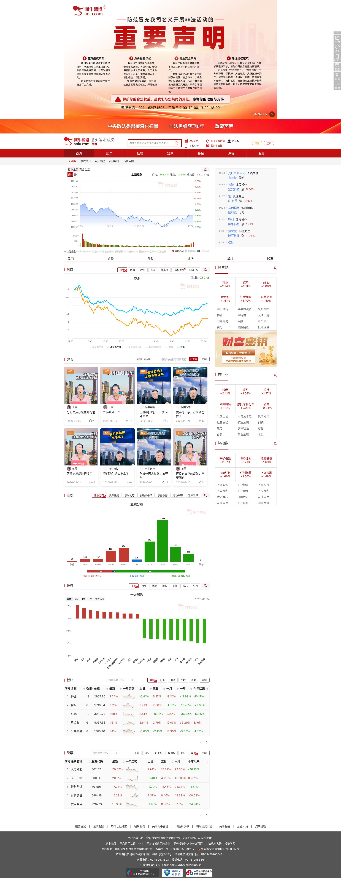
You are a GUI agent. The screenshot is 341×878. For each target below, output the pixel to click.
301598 (96, 667)
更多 (204, 240)
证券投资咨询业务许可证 (188, 724)
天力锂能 (76, 650)
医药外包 (141, 542)
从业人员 (242, 707)
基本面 (164, 150)
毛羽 (139, 239)
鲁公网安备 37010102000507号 (220, 730)
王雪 (74, 288)
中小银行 (108, 542)
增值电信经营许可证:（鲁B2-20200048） (200, 735)
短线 (170, 34)
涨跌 (150, 139)
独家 (153, 150)
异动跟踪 (178, 376)
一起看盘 (71, 42)
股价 (142, 150)
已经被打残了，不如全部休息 (154, 295)
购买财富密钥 (218, 21)
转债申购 (128, 42)
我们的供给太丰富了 (116, 354)
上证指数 (136, 55)
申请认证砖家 (119, 707)
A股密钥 (194, 21)
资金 (122, 150)
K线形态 (193, 150)
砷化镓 (162, 541)
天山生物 (76, 658)
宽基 (174, 466)
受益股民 (114, 376)
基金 (200, 34)
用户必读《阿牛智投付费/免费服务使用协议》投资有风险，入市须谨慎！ (171, 718)
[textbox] (119, 560)
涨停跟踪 (193, 376)
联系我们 (139, 707)
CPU (176, 540)
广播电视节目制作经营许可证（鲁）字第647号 (144, 735)
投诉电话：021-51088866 (188, 740)
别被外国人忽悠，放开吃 (154, 356)
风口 (70, 139)
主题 (133, 466)
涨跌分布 (99, 376)
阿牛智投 (150, 288)
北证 (183, 633)
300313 (96, 658)
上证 (136, 633)
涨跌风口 (85, 42)
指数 (164, 466)
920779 (96, 685)
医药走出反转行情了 (79, 354)
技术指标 (179, 150)
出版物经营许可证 (150, 746)
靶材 (231, 100)
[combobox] (121, 560)
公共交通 (101, 542)
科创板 (171, 633)
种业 (76, 540)
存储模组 (234, 88)
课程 (231, 34)
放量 (194, 158)
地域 (154, 466)
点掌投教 (260, 707)
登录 (268, 24)
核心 (185, 466)
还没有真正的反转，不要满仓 (190, 356)
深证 (147, 633)
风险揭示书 (182, 707)
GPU (195, 540)
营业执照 (111, 724)
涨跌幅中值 (146, 376)
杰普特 (232, 58)
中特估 (135, 541)
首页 (79, 34)
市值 (132, 150)
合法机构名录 (214, 724)
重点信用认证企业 (130, 724)
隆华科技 (234, 104)
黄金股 (232, 112)
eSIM (89, 540)
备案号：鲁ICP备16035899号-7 (174, 730)
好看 (110, 139)
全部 (195, 466)
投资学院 (230, 724)
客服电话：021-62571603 (153, 740)
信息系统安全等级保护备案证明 (182, 746)
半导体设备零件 (112, 544)
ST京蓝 (232, 81)
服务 (261, 34)
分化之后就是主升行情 (81, 293)
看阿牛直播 (216, 26)
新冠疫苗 (202, 542)
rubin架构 (188, 542)
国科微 (232, 93)
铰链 (231, 65)
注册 (257, 24)
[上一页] (201, 623)
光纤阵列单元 (236, 54)
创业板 (159, 633)
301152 (96, 650)
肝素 (169, 540)
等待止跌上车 (111, 293)
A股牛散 (100, 42)
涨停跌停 (162, 376)
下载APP (194, 26)
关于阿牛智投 (160, 707)
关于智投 (224, 707)
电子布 (182, 541)
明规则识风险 (204, 707)
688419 (96, 676)
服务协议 (80, 707)
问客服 (235, 21)
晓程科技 (234, 116)
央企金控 (121, 542)
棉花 (129, 540)
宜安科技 (234, 70)
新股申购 (114, 42)
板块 (140, 34)
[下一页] (207, 623)
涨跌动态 (129, 376)
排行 (190, 139)
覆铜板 (156, 541)
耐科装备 (76, 676)
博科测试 (76, 667)
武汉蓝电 (76, 685)
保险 (231, 123)
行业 (144, 466)
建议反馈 (98, 707)
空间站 (149, 541)
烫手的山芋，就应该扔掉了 (190, 295)
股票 (109, 34)
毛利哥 (147, 239)
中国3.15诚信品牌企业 (157, 724)
